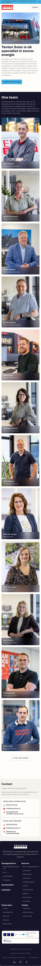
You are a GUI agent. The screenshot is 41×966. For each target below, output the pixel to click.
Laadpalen (6, 890)
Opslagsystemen (9, 863)
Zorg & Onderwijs (28, 890)
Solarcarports (27, 878)
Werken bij (6, 916)
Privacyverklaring (33, 957)
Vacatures (6, 920)
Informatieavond (8, 912)
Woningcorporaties (28, 882)
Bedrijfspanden (27, 874)
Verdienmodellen (8, 876)
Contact (5, 908)
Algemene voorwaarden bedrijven (20, 953)
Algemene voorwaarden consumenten (14, 957)
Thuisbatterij (6, 880)
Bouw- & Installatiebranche (31, 867)
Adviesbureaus (27, 897)
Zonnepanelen (8, 885)
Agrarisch (26, 893)
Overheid (25, 886)
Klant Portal (26, 908)
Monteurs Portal (28, 912)
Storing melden (7, 924)
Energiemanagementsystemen (11, 867)
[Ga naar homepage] (20, 847)
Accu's (5, 872)
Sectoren (25, 863)
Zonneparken (27, 870)
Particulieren (26, 901)
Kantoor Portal (27, 916)
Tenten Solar (7, 905)
